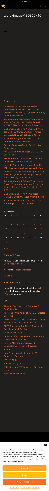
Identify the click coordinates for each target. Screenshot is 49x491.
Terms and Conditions (14, 373)
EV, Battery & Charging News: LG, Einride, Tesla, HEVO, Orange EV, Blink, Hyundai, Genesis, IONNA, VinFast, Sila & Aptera (23, 132)
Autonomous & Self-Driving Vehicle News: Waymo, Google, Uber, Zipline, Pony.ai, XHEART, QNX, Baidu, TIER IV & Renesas (23, 122)
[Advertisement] (24, 71)
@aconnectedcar (23, 269)
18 (12, 233)
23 (41, 233)
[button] (45, 445)
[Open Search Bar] (40, 6)
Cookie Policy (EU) (13, 332)
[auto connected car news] (3, 6)
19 (17, 233)
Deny (24, 475)
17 (6, 233)
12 (17, 229)
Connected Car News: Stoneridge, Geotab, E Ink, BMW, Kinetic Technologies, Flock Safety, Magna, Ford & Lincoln (24, 174)
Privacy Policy (26, 488)
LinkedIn (8, 275)
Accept (24, 468)
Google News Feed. (13, 263)
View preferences (24, 482)
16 (41, 229)
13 (23, 229)
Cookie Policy (14, 488)
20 (24, 233)
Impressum (36, 488)
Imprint (7, 349)
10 (6, 229)
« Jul (6, 248)
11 (11, 229)
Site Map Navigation (13, 363)
